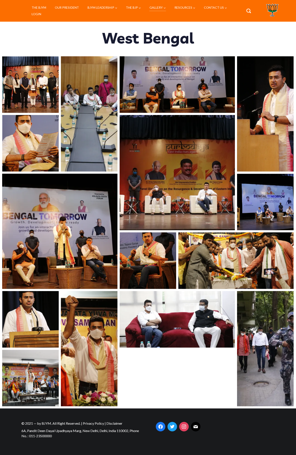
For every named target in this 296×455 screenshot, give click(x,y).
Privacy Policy (93, 423)
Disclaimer (114, 423)
